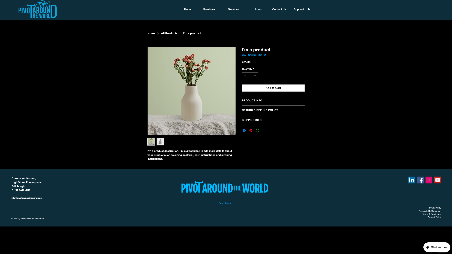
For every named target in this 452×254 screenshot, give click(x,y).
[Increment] (255, 75)
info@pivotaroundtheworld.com (26, 198)
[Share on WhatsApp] (257, 130)
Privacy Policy (434, 208)
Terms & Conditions (431, 214)
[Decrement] (244, 75)
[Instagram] (429, 180)
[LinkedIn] (411, 180)
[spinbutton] (250, 75)
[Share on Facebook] (244, 130)
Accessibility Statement (430, 211)
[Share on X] (264, 130)
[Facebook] (420, 180)
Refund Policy (434, 217)
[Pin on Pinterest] (251, 130)
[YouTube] (437, 180)
